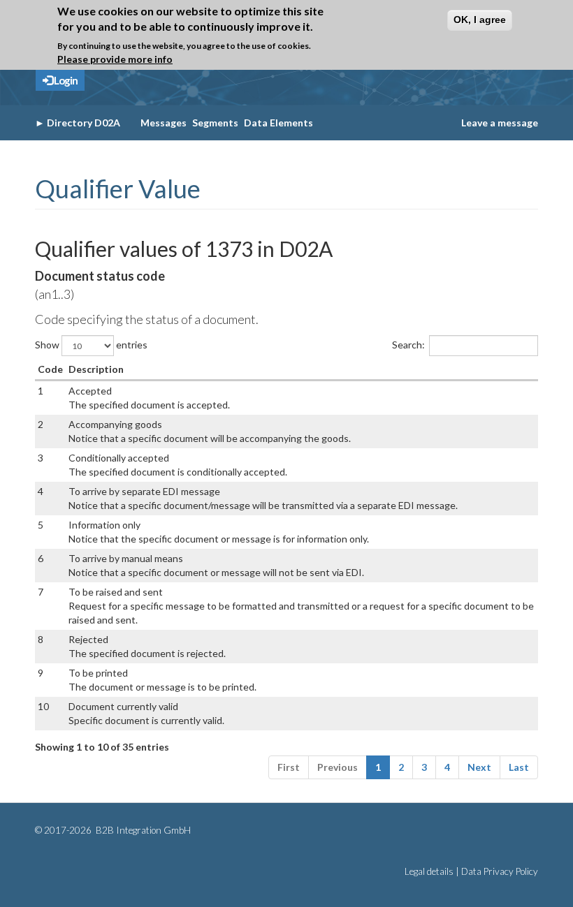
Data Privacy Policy (499, 871)
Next (479, 767)
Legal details (429, 871)
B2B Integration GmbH (142, 830)
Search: (408, 345)
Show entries (91, 345)
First (288, 767)
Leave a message (499, 122)
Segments (215, 122)
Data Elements (278, 122)
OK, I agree (480, 19)
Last (519, 767)
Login (65, 80)
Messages (163, 122)
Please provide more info (115, 59)
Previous (337, 767)
